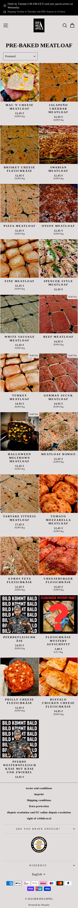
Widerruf (38, 865)
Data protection (39, 806)
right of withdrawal (39, 818)
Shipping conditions (39, 800)
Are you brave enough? (38, 828)
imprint (39, 794)
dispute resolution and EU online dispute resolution (39, 812)
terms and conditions (39, 788)
